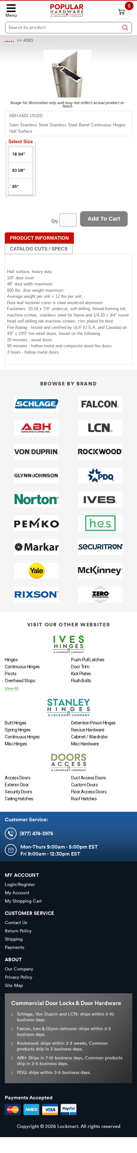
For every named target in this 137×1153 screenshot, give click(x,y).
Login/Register (20, 884)
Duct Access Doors (88, 777)
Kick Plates (81, 673)
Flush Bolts (81, 680)
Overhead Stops (20, 680)
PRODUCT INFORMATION (39, 238)
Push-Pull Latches (88, 659)
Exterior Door (17, 784)
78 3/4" (18, 154)
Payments (14, 947)
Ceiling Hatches (19, 798)
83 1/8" (18, 170)
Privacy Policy (18, 977)
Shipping (14, 939)
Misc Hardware (85, 743)
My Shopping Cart (23, 901)
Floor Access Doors (88, 791)
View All (11, 688)
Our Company (19, 969)
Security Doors (18, 791)
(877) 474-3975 (36, 833)
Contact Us (16, 922)
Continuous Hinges (22, 666)
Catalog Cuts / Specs (39, 248)
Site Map (14, 985)
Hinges (11, 659)
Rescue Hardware (88, 729)
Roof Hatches (84, 798)
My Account (17, 893)
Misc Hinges (16, 743)
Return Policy (18, 931)
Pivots (10, 673)
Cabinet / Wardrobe (89, 736)
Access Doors (17, 777)
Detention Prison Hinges (93, 722)
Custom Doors (84, 784)
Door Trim (80, 666)
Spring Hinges (18, 729)
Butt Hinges (15, 722)
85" (15, 186)
